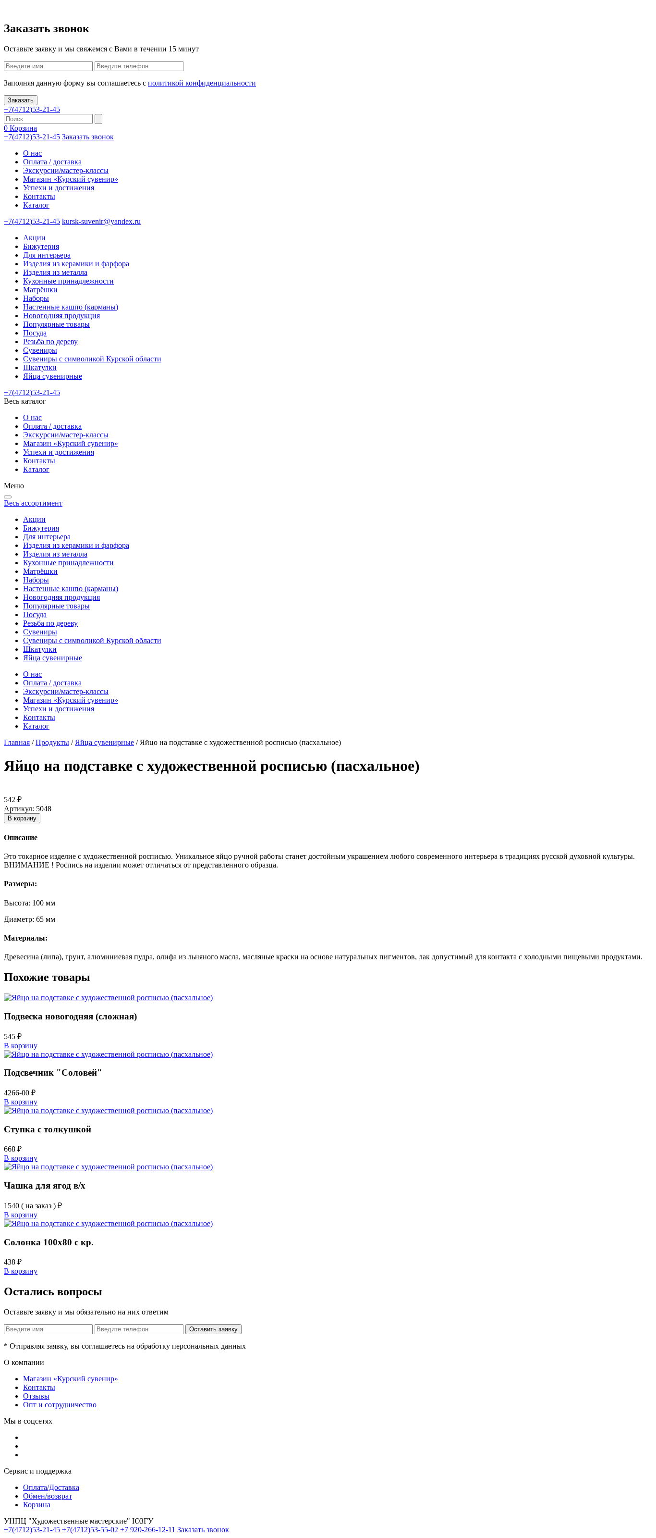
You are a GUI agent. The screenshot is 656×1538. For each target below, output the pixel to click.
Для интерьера (47, 255)
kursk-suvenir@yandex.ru (101, 221)
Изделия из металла (55, 272)
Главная (17, 742)
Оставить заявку (213, 1329)
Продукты (52, 742)
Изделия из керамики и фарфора (76, 264)
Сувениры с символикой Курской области (92, 359)
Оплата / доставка (52, 162)
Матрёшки (40, 289)
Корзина (36, 1505)
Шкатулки (40, 367)
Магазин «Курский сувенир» (70, 179)
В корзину (22, 818)
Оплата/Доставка (51, 1487)
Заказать (21, 100)
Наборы (36, 298)
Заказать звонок (88, 137)
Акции (34, 238)
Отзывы (36, 1396)
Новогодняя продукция (61, 315)
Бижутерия (41, 246)
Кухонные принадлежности (68, 281)
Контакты (39, 196)
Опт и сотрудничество (60, 1405)
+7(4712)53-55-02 (90, 1530)
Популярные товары (56, 324)
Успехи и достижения (58, 188)
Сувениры (40, 350)
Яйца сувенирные (52, 376)
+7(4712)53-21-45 (32, 109)
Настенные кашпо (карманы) (70, 307)
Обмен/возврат (47, 1496)
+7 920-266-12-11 (147, 1530)
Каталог (36, 205)
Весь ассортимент (33, 503)
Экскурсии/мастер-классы (66, 170)
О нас (32, 153)
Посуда (35, 333)
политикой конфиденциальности (202, 83)
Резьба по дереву (50, 341)
